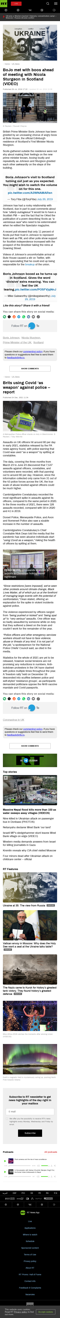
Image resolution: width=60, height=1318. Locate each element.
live (16, 3)
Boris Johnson (11, 337)
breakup (30, 264)
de (32, 1193)
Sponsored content (30, 1248)
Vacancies (30, 1294)
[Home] (3, 3)
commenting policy (32, 351)
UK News (16, 64)
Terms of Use (30, 1255)
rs (47, 1193)
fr (39, 1193)
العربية (5, 1193)
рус (23, 1193)
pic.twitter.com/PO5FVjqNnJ (35, 289)
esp (14, 1193)
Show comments (30, 369)
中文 (55, 1193)
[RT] (10, 1199)
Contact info (30, 1281)
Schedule (30, 1241)
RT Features (10, 869)
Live (30, 1221)
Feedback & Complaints (30, 1288)
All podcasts (50, 1152)
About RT (30, 1268)
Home (7, 64)
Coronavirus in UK (13, 719)
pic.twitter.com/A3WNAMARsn (30, 192)
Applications (30, 1228)
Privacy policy (30, 1261)
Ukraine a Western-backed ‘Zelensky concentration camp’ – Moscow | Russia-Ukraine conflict (31, 17)
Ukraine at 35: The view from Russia (24, 905)
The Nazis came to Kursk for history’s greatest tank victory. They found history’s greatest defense (30, 990)
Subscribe (30, 1133)
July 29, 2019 (45, 199)
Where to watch (30, 1235)
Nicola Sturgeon (31, 337)
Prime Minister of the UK (17, 342)
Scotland (38, 342)
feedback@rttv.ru (15, 357)
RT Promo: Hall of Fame (30, 1274)
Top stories (10, 771)
